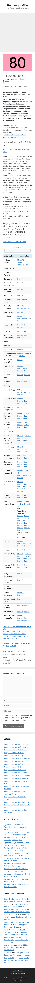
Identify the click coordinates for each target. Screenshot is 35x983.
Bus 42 (20, 392)
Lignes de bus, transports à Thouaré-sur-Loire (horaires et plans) (15, 827)
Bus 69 (20, 375)
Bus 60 (20, 620)
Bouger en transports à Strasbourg (17, 775)
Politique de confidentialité (17, 973)
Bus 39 (20, 279)
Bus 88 (19, 321)
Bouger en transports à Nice (14, 764)
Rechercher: (17, 247)
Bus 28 (19, 368)
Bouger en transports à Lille (14, 753)
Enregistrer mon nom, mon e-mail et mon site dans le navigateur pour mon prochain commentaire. (18, 717)
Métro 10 (22, 356)
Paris (5, 104)
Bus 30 (26, 556)
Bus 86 (20, 371)
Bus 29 (20, 523)
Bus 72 (19, 403)
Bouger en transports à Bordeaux (16, 744)
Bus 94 (27, 528)
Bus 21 (26, 516)
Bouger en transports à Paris (15, 651)
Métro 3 (20, 501)
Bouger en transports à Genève (15, 750)
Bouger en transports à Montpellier (17, 758)
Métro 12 (20, 260)
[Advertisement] (17, 31)
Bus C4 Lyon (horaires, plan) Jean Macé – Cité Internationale (16, 939)
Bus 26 (26, 518)
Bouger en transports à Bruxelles (16, 747)
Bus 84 (20, 467)
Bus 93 (27, 418)
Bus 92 (26, 371)
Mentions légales (17, 971)
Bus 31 (19, 618)
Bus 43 (27, 464)
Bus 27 (19, 521)
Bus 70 (27, 319)
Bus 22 (19, 462)
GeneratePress (17, 980)
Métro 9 (20, 399)
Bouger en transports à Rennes (15, 773)
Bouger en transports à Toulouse (16, 778)
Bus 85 (26, 605)
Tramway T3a (22, 265)
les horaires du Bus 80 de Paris (16, 128)
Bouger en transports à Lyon (14, 755)
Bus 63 (27, 392)
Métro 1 (20, 414)
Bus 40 (20, 595)
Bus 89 (20, 338)
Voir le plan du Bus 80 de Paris (14, 242)
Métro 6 (20, 349)
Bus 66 (20, 528)
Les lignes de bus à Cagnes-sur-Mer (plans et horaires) (16, 960)
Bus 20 (20, 484)
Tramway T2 (22, 262)
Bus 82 (19, 360)
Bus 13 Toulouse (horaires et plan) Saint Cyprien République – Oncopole (17, 924)
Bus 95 (20, 530)
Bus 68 (26, 559)
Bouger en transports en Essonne (16, 802)
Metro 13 (28, 554)
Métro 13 (22, 504)
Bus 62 (27, 300)
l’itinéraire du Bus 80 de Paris (15, 135)
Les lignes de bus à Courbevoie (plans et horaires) (17, 917)
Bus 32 (26, 449)
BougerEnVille (11, 646)
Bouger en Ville (17, 5)
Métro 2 (20, 554)
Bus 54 (20, 559)
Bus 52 (19, 452)
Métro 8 (28, 353)
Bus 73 (20, 418)
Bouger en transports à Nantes (15, 761)
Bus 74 (19, 561)
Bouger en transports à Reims (15, 770)
